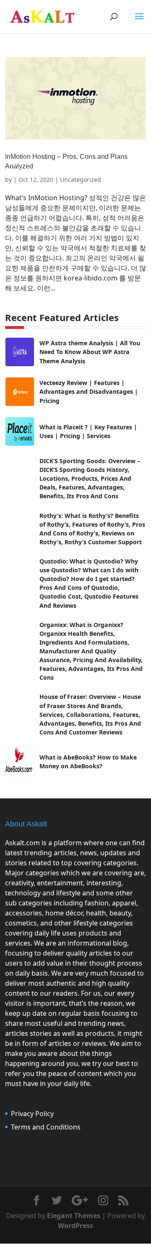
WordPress (75, 1225)
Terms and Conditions (46, 1127)
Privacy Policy (32, 1113)
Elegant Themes (73, 1215)
